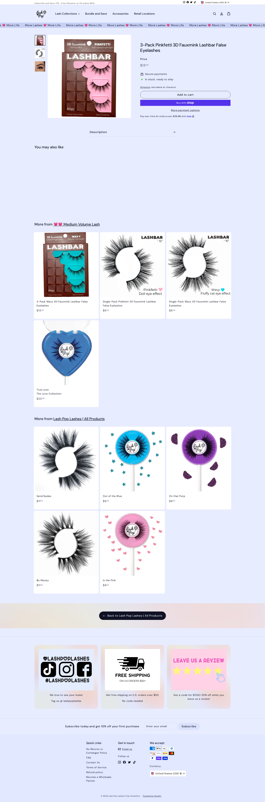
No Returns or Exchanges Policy (96, 751)
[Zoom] (89, 76)
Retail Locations (144, 13)
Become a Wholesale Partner (98, 779)
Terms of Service (96, 767)
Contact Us (93, 762)
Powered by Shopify (152, 796)
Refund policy (94, 772)
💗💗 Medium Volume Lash (76, 224)
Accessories (120, 13)
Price (143, 59)
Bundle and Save (96, 13)
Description (98, 132)
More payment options (185, 110)
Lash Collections (66, 13)
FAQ (88, 757)
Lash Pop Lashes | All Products (79, 418)
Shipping (145, 87)
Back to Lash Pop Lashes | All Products (134, 615)
